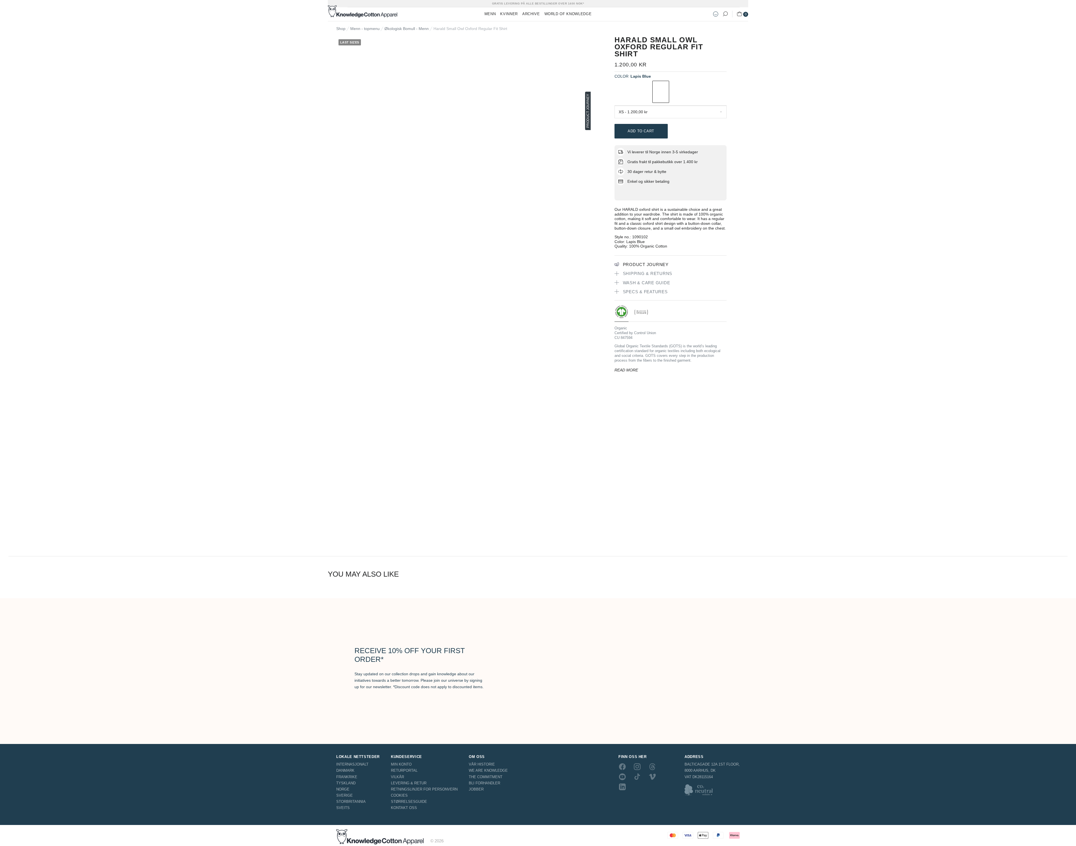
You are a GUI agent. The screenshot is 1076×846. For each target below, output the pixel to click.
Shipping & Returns (647, 273)
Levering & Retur (408, 783)
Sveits (343, 808)
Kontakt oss (404, 808)
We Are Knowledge (488, 770)
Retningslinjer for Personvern (424, 789)
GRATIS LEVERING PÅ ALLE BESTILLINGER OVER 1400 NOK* (538, 3)
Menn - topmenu (365, 28)
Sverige (344, 795)
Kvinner (509, 14)
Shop (340, 28)
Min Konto (401, 764)
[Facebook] (622, 766)
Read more (626, 370)
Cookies (399, 795)
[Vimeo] (652, 776)
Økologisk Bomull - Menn (406, 28)
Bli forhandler (484, 783)
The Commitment (485, 777)
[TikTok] (637, 776)
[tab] (621, 313)
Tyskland (346, 783)
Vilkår (397, 777)
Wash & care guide (646, 282)
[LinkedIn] (622, 786)
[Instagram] (637, 766)
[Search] (725, 14)
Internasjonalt (352, 764)
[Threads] (652, 766)
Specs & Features (645, 291)
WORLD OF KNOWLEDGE (568, 14)
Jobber (476, 789)
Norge (342, 789)
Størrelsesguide (409, 801)
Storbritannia (351, 801)
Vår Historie (482, 764)
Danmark (345, 770)
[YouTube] (622, 776)
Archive (531, 14)
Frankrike (346, 777)
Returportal (404, 770)
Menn (490, 14)
